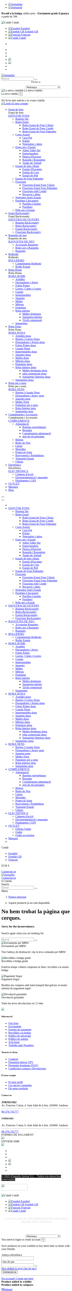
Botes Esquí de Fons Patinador (39, 131)
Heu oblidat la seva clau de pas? (19, 1268)
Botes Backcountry (26, 225)
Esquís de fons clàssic (27, 166)
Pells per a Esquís (25, 210)
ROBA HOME (16, 276)
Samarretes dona (24, 379)
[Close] (2, 500)
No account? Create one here (17, 1278)
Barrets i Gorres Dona (27, 339)
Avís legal (13, 1042)
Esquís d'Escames (32, 169)
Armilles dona (23, 335)
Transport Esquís (24, 458)
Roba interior (22, 310)
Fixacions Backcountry (28, 232)
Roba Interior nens (25, 408)
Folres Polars (22, 285)
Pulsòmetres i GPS (25, 480)
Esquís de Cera (30, 172)
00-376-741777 (10, 1111)
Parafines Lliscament (26, 200)
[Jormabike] (15, 4)
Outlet (18, 832)
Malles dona (22, 357)
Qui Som (13, 1023)
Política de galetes (18, 1038)
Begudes (27, 430)
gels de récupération (33, 436)
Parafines (27, 206)
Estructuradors (30, 153)
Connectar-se (8, 871)
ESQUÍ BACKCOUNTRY (23, 219)
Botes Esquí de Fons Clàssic (38, 125)
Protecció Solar (23, 452)
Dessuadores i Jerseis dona (30, 342)
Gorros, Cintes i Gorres (28, 288)
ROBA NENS (16, 389)
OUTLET (14, 825)
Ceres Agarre (22, 134)
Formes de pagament (19, 1029)
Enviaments (14, 1026)
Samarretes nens (24, 411)
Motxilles (20, 449)
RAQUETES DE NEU (21, 241)
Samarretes (21, 323)
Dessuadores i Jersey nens (29, 395)
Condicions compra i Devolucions (27, 1068)
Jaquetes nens (22, 398)
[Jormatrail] (15, 7)
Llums (18, 445)
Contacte (13, 1059)
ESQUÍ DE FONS (18, 115)
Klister (26, 140)
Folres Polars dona (25, 345)
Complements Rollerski (28, 263)
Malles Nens (22, 401)
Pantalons (20, 307)
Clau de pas (7, 1261)
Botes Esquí (22, 122)
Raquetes (20, 250)
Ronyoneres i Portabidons (29, 455)
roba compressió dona (34, 373)
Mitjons (19, 304)
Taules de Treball (31, 162)
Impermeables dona (26, 351)
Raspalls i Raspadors (33, 159)
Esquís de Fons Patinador (29, 178)
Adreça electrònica (11, 1254)
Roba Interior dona (25, 367)
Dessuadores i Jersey (26, 282)
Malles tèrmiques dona (34, 370)
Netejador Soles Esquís (28, 197)
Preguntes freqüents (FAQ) (23, 1065)
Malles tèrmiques (31, 313)
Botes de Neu (22, 442)
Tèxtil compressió (32, 320)
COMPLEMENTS (19, 420)
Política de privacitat (19, 1035)
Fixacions (20, 181)
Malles (19, 301)
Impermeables (23, 295)
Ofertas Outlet (23, 828)
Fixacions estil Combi (34, 191)
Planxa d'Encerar (31, 156)
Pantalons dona (23, 364)
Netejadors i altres (32, 144)
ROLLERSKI (16, 260)
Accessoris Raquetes (26, 244)
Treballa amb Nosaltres (21, 1045)
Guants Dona (22, 348)
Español (25, 28)
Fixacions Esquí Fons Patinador (39, 188)
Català (22, 37)
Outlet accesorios (24, 835)
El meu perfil (15, 1082)
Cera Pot (27, 137)
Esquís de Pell (30, 175)
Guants (19, 291)
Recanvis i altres (31, 194)
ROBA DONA (16, 332)
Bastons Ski (21, 118)
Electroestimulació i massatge (31, 477)
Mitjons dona (22, 361)
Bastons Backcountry (27, 222)
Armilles (20, 279)
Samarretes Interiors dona (36, 376)
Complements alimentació (36, 433)
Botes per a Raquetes (27, 247)
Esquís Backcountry (26, 228)
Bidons (19, 439)
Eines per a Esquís (25, 147)
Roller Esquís (22, 266)
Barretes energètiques (34, 427)
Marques (13, 838)
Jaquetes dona (23, 354)
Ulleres (19, 461)
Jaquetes (20, 298)
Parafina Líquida (31, 203)
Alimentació (22, 423)
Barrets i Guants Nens (27, 392)
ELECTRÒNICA (18, 471)
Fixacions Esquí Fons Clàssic (38, 184)
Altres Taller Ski (31, 150)
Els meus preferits (18, 1088)
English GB (31, 31)
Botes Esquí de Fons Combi (37, 128)
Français (25, 34)
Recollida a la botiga (19, 1032)
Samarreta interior (32, 317)
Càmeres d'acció (24, 474)
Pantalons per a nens (26, 405)
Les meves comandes (20, 1085)
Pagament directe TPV (20, 1062)
